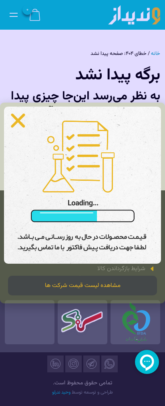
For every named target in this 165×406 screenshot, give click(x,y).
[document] (82, 203)
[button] (18, 121)
